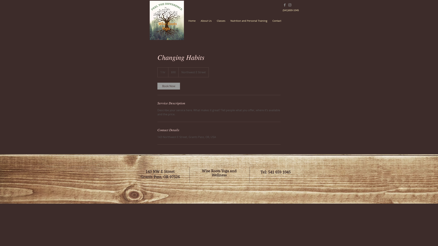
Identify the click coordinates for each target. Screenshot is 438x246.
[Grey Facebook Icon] (285, 5)
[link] (168, 86)
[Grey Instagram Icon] (290, 5)
